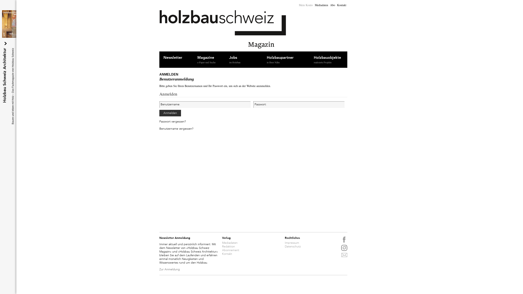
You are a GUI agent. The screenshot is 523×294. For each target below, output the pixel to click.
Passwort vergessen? (172, 121)
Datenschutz (293, 246)
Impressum (292, 243)
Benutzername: (170, 104)
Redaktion (228, 246)
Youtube (344, 248)
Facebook (344, 240)
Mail (344, 256)
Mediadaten (321, 5)
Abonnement (230, 250)
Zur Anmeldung (169, 269)
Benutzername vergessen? (176, 128)
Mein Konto (306, 5)
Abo (332, 5)
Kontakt (341, 5)
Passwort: (261, 104)
